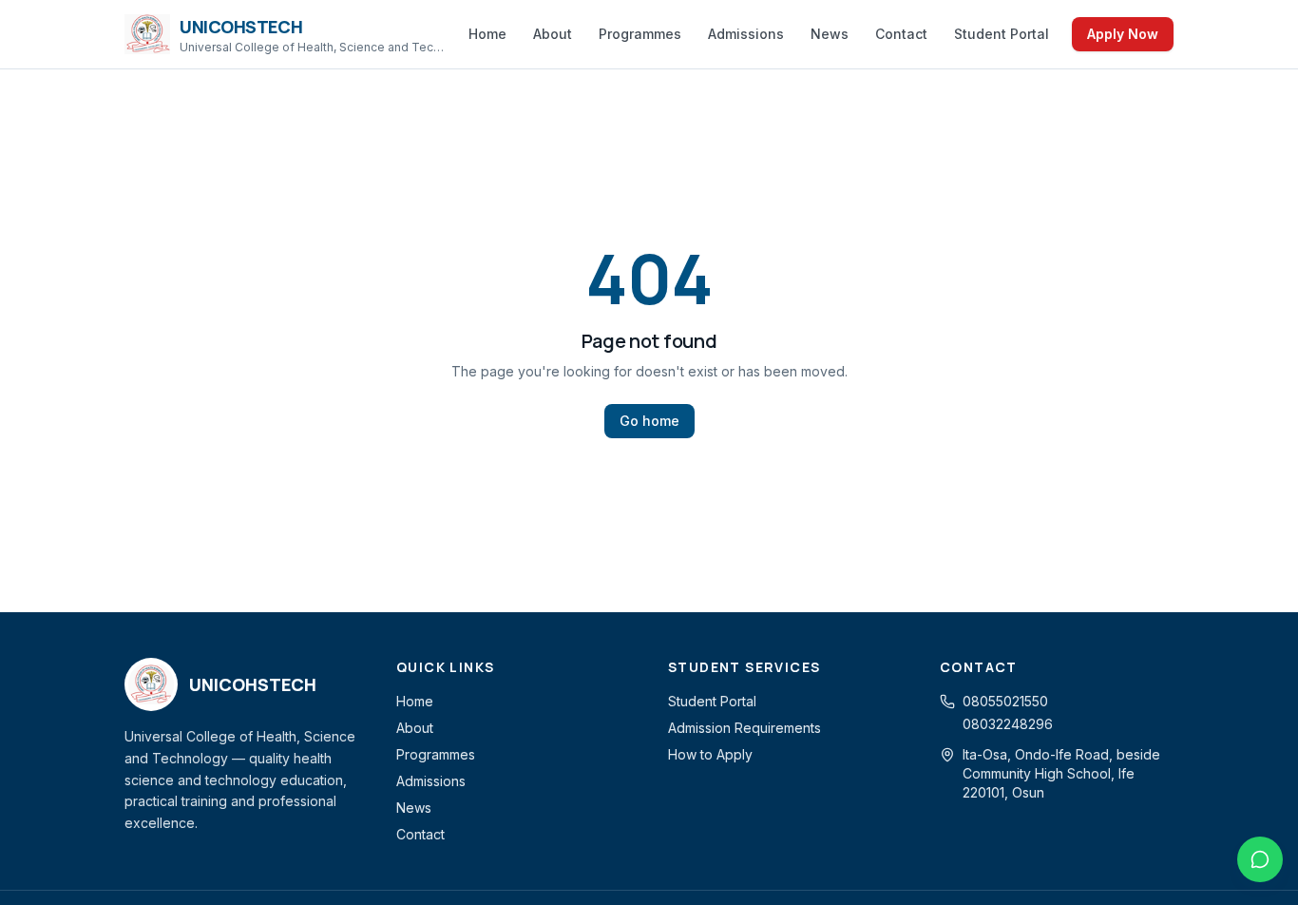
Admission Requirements (744, 728)
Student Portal (1001, 34)
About (552, 34)
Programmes (640, 34)
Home (487, 34)
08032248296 (1008, 724)
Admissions (746, 34)
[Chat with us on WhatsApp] (1260, 859)
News (830, 34)
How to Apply (710, 754)
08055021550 (1005, 701)
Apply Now (1122, 34)
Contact (901, 34)
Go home (649, 421)
